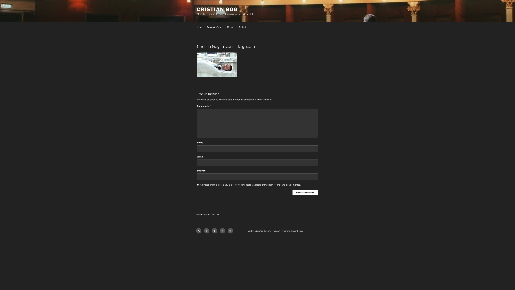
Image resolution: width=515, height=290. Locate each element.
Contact (242, 27)
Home (199, 27)
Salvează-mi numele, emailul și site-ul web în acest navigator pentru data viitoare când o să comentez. (250, 185)
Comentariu (204, 106)
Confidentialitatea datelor (259, 231)
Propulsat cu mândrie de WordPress (287, 231)
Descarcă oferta (214, 27)
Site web (201, 170)
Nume (200, 142)
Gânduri (230, 27)
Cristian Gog (217, 9)
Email (200, 156)
